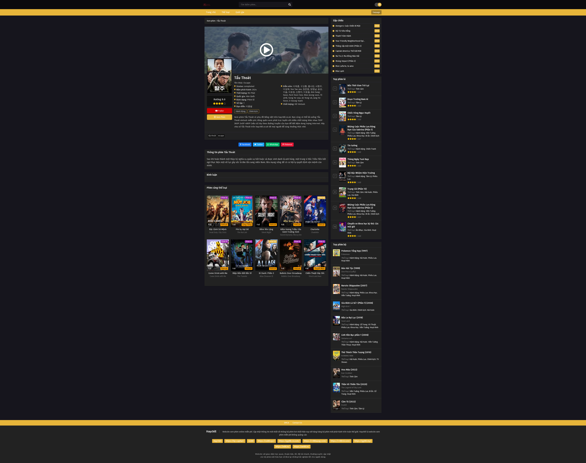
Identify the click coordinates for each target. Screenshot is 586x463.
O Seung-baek (296, 100)
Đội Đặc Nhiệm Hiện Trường (361, 173)
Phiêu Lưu (351, 136)
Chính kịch (253, 111)
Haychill (211, 431)
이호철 (306, 92)
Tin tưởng (352, 145)
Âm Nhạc (359, 230)
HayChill (217, 441)
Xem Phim (220, 117)
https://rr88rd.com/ (340, 441)
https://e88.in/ (282, 446)
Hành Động (241, 111)
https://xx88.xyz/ (266, 441)
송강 (320, 89)
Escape (221, 136)
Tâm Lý (359, 102)
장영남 (313, 89)
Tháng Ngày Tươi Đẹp (358, 159)
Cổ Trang (363, 324)
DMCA (286, 423)
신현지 (299, 92)
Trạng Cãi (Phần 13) (357, 189)
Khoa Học (361, 136)
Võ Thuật (372, 324)
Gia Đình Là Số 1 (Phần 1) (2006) (357, 303)
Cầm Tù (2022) (348, 401)
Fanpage (376, 12)
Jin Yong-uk (307, 98)
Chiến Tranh (371, 149)
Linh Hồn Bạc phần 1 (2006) (354, 335)
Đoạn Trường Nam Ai (357, 99)
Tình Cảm (360, 89)
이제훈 (296, 86)
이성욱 (286, 89)
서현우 (318, 86)
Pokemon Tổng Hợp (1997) (354, 251)
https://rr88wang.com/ (315, 441)
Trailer (221, 111)
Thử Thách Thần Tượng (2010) (356, 352)
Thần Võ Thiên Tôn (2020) (354, 384)
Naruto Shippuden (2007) (354, 285)
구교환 (303, 86)
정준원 (306, 89)
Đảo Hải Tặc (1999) (350, 268)
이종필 (249, 106)
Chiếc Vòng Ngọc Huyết (358, 113)
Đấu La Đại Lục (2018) (352, 317)
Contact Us (297, 423)
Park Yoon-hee (296, 95)
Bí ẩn (368, 136)
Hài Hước (368, 192)
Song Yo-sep (294, 98)
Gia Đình (354, 195)
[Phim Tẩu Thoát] (207, 6)
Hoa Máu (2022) (349, 369)
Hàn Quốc (250, 96)
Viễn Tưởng (370, 133)
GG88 (250, 441)
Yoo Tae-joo (296, 89)
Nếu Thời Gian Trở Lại (358, 85)
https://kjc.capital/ (235, 441)
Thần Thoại (346, 345)
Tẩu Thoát (212, 136)
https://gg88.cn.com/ (289, 441)
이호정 (291, 92)
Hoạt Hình (345, 261)
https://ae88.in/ (301, 446)
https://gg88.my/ (362, 441)
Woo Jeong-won (311, 95)
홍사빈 (311, 86)
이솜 (285, 92)
